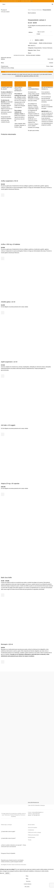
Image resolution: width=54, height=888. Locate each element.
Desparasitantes (47, 9)
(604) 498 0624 (36, 813)
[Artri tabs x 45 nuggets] (20, 400)
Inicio (29, 9)
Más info (2, 873)
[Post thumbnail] (3, 828)
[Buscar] (49, 4)
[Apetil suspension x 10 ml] (20, 337)
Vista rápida (2, 198)
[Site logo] (27, 4)
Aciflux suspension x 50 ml (9, 181)
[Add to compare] (2, 178)
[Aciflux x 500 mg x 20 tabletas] (20, 220)
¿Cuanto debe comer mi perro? (8, 838)
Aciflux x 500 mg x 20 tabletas (10, 244)
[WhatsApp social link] (52, 1)
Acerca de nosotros (32, 827)
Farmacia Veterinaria (37, 9)
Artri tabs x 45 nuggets (8, 425)
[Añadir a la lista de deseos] (2, 191)
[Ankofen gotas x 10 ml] (18, 280)
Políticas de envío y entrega (34, 832)
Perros (38, 50)
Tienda (29, 839)
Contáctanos (31, 830)
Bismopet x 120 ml (7, 644)
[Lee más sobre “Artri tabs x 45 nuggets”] (2, 434)
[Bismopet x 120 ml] (20, 620)
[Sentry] (27, 738)
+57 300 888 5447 (35, 815)
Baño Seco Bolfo (6, 577)
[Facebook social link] (49, 1)
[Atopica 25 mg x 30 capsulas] (20, 459)
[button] (2, 195)
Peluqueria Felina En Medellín (8, 853)
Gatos (34, 50)
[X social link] (50, 1)
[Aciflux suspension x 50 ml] (20, 156)
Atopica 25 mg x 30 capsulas (10, 483)
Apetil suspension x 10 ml (9, 362)
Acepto (7, 873)
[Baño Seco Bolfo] (20, 519)
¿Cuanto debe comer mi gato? (8, 831)
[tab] (19, 55)
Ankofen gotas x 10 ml (8, 302)
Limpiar (38, 34)
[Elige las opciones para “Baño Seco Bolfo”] (2, 595)
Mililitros (31, 32)
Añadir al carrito (39, 40)
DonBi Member (31, 837)
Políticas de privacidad (33, 835)
